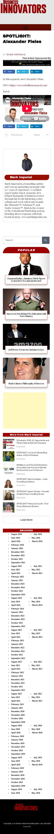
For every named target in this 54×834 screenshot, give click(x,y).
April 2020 (15, 733)
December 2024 (17, 584)
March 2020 (37, 733)
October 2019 (17, 750)
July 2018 (38, 789)
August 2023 (16, 630)
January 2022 (17, 676)
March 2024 (37, 605)
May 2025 (36, 570)
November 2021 (18, 683)
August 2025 (16, 566)
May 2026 (36, 538)
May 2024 (36, 602)
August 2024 (16, 598)
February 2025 (17, 577)
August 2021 (16, 694)
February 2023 (17, 640)
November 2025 (18, 555)
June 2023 (15, 633)
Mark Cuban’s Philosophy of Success (26, 373)
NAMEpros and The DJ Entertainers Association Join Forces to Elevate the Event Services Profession (32, 467)
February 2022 (17, 672)
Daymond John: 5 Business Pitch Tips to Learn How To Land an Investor (26, 269)
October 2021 (17, 687)
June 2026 (15, 538)
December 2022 (17, 648)
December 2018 (17, 775)
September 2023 (18, 626)
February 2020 (17, 736)
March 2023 (37, 637)
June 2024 (15, 602)
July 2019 (38, 757)
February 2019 (17, 768)
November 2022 (18, 651)
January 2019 (17, 772)
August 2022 (16, 662)
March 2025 (37, 573)
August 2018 (16, 789)
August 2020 (16, 726)
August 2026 (16, 534)
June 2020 (15, 729)
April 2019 (15, 765)
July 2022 (38, 662)
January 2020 (17, 740)
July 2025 (38, 566)
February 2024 (17, 609)
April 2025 (15, 573)
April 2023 (15, 637)
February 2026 (17, 545)
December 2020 (17, 711)
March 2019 (37, 765)
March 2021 (37, 701)
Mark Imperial (16, 54)
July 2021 (38, 694)
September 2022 (18, 658)
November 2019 (18, 747)
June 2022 (15, 665)
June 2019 (15, 761)
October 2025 (17, 559)
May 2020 (36, 729)
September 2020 (18, 722)
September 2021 (18, 690)
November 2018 (18, 779)
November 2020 (18, 715)
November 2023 (18, 619)
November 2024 (18, 587)
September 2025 (18, 562)
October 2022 (17, 655)
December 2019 (17, 743)
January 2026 (17, 548)
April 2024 (15, 605)
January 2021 (17, 708)
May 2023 (36, 633)
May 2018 (36, 793)
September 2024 (18, 594)
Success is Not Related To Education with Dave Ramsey (26, 305)
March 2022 (37, 669)
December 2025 (17, 552)
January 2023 (17, 644)
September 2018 (18, 786)
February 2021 (17, 704)
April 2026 (15, 541)
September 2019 (18, 754)
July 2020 (38, 726)
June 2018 (15, 793)
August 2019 (16, 757)
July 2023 (38, 630)
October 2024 (17, 591)
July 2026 (38, 534)
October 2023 (17, 623)
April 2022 (15, 669)
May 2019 (36, 761)
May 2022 (36, 665)
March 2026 (37, 541)
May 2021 (36, 697)
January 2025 (17, 580)
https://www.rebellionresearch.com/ (29, 85)
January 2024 (17, 612)
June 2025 (15, 570)
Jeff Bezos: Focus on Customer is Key (26, 340)
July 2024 (38, 598)
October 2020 (17, 718)
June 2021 (15, 697)
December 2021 (17, 680)
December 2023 (17, 616)
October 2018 (17, 782)
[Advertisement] (24, 410)
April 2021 (15, 701)
